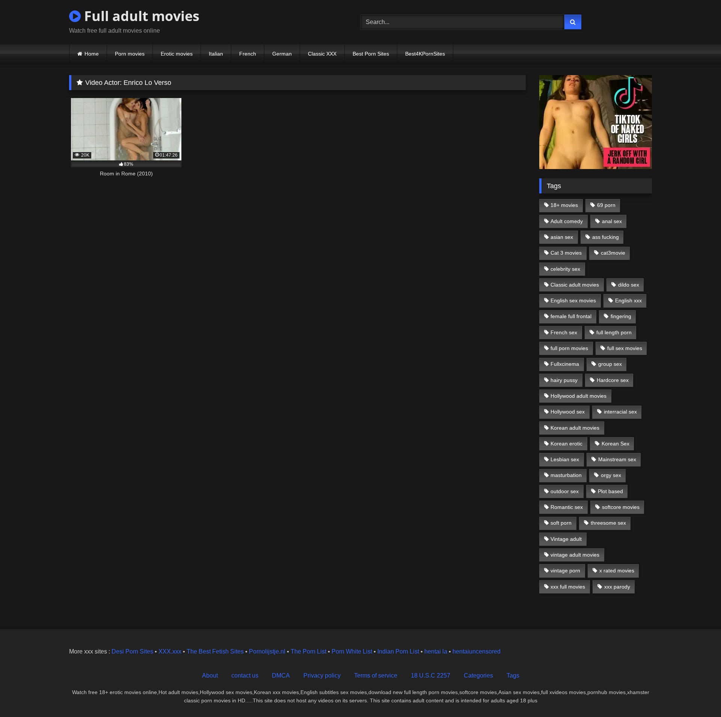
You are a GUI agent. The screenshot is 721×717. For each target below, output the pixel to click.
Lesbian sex (565, 459)
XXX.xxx (169, 651)
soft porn (561, 523)
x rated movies (616, 571)
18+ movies (564, 205)
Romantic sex (567, 507)
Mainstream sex (617, 459)
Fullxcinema (565, 364)
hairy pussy (564, 380)
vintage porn (565, 571)
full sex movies (624, 348)
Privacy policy (322, 675)
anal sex (612, 221)
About (210, 675)
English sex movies (573, 300)
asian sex (562, 237)
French (247, 54)
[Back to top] (697, 694)
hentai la (435, 651)
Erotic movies (177, 54)
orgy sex (611, 475)
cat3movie (613, 253)
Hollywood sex (568, 412)
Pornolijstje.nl (267, 651)
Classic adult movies (575, 285)
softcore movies (621, 507)
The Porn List (308, 651)
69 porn (606, 205)
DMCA (281, 675)
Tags (513, 675)
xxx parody (617, 587)
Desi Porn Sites (132, 651)
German (282, 54)
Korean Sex (615, 444)
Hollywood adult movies (578, 396)
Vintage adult (566, 539)
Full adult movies (140, 16)
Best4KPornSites (425, 54)
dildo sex (628, 285)
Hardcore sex (613, 380)
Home (91, 54)
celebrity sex (565, 269)
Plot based (610, 491)
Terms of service (375, 675)
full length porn (614, 332)
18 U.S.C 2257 (430, 675)
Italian (216, 54)
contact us (244, 675)
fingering (621, 316)
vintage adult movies (575, 555)
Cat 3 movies (566, 253)
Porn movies (130, 54)
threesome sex (608, 523)
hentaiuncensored (477, 651)
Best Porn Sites (371, 54)
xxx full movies (568, 587)
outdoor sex (565, 491)
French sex (564, 332)
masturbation (566, 475)
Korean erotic (566, 444)
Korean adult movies (575, 428)
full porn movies (569, 348)
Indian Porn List (398, 651)
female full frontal (571, 316)
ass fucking (605, 237)
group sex (610, 364)
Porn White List (352, 651)
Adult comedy (567, 221)
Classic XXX (322, 54)
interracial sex (620, 412)
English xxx (628, 300)
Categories (478, 675)
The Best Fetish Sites (215, 651)
